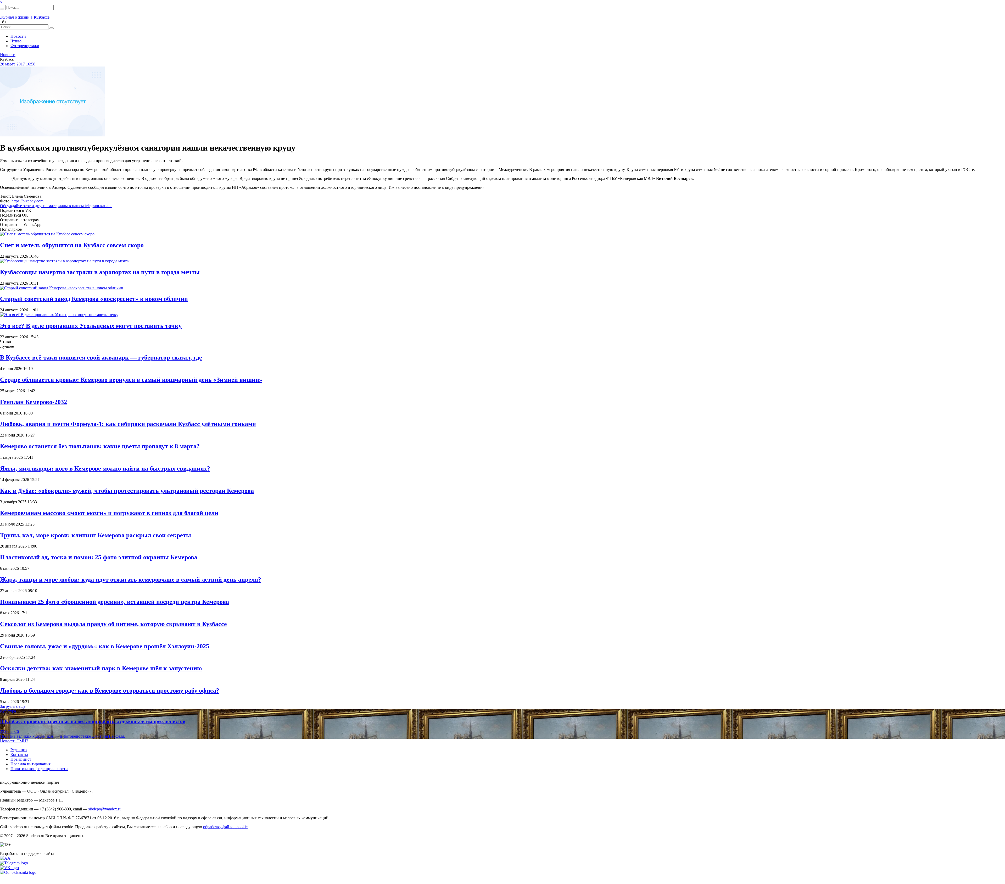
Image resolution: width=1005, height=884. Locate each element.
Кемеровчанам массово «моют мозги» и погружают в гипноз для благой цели (109, 513)
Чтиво (15, 41)
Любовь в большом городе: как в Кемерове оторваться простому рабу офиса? (109, 690)
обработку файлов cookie (225, 827)
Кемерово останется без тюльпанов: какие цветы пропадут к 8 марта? (100, 446)
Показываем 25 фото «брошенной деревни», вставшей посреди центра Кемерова (114, 601)
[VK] (9, 867)
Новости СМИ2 (14, 741)
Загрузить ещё (12, 706)
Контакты (19, 754)
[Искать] (2, 8)
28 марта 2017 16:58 (17, 64)
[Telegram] (14, 863)
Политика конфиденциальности (39, 768)
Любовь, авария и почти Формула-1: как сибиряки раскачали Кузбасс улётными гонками (128, 424)
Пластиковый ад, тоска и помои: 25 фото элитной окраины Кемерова (98, 557)
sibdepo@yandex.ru (104, 809)
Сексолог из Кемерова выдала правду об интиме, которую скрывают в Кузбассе (113, 624)
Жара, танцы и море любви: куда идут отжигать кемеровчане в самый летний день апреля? (130, 579)
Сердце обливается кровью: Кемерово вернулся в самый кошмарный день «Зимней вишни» (131, 379)
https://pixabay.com (27, 201)
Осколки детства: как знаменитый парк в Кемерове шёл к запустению (101, 668)
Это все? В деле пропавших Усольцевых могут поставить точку (91, 325)
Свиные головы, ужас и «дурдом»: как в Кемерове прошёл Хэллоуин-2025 (104, 646)
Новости (18, 36)
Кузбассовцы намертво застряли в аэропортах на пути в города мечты (100, 272)
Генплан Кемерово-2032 (33, 402)
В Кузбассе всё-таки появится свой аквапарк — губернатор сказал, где (101, 357)
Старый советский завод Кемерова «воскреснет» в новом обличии (94, 298)
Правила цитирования (30, 764)
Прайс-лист (20, 759)
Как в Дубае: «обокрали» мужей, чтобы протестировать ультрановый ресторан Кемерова (127, 490)
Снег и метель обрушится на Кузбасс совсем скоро (72, 245)
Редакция (18, 750)
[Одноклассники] (18, 872)
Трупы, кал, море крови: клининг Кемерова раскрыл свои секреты (95, 535)
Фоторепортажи (24, 45)
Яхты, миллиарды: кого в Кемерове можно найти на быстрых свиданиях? (105, 468)
